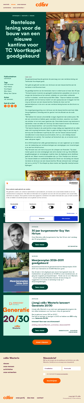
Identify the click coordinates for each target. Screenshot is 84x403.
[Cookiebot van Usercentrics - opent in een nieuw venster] (70, 183)
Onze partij (20, 398)
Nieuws (13, 4)
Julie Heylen (73, 330)
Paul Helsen (8, 86)
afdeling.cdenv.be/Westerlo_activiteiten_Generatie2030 (51, 325)
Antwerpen (16, 15)
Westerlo (6, 4)
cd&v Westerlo (11, 358)
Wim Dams (7, 91)
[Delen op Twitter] (5, 106)
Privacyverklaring (67, 398)
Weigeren (41, 218)
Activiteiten (7, 7)
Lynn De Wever (73, 332)
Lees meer (39, 244)
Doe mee (30, 398)
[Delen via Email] (12, 106)
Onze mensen (21, 4)
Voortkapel (7, 89)
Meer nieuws (42, 342)
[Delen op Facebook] (8, 106)
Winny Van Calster (10, 93)
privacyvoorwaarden (62, 374)
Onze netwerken (18, 7)
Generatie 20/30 (64, 330)
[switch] (32, 207)
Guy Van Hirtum (72, 246)
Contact (40, 398)
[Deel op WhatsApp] (15, 106)
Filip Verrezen (8, 84)
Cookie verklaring (76, 398)
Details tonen (70, 213)
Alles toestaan (66, 218)
